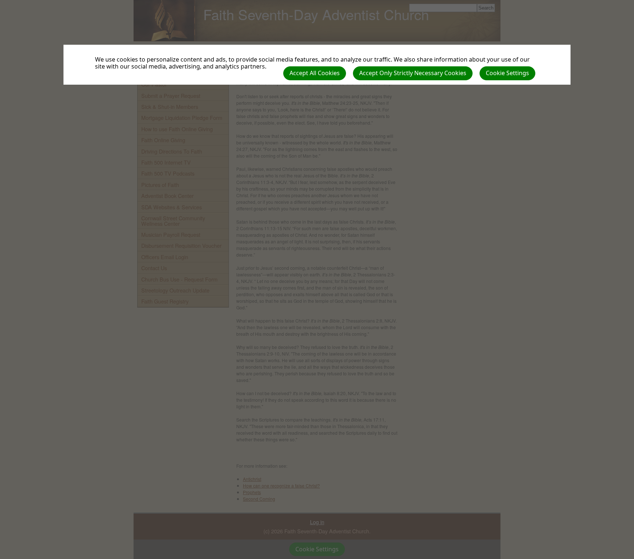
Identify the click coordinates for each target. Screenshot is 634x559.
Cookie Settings (507, 73)
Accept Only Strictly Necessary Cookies (412, 73)
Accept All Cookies (314, 73)
